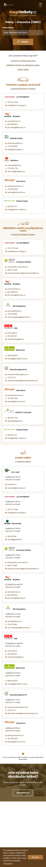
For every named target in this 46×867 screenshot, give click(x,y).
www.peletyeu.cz (14, 311)
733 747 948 (12, 102)
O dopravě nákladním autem (23, 234)
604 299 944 (12, 124)
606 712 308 (12, 270)
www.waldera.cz (14, 165)
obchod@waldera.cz (16, 171)
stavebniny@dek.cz (16, 339)
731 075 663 (12, 314)
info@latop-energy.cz (17, 105)
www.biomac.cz (14, 121)
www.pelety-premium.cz (17, 267)
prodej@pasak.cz (15, 539)
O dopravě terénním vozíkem (23, 88)
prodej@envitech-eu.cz (17, 358)
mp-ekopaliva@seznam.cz (19, 317)
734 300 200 (12, 189)
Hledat (24, 41)
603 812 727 (12, 206)
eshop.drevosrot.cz (15, 186)
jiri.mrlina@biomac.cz (16, 127)
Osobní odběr (23, 69)
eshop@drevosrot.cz (16, 192)
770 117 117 (11, 377)
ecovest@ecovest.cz (16, 488)
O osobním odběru (23, 461)
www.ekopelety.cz (15, 143)
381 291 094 (11, 536)
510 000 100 (12, 336)
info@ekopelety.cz (15, 149)
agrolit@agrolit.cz (15, 421)
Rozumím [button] (35, 857)
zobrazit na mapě (12, 479)
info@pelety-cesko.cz (17, 209)
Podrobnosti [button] (8, 864)
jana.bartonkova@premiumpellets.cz (23, 273)
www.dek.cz (12, 333)
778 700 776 (12, 168)
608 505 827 (12, 355)
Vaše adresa (8, 27)
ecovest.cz (11, 484)
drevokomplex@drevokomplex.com (23, 380)
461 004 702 (12, 418)
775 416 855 (12, 146)
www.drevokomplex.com (17, 374)
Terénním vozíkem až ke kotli (23, 61)
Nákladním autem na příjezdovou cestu (23, 65)
